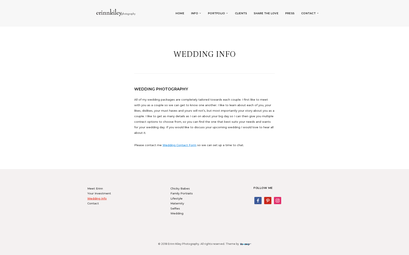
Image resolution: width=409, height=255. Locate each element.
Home (180, 13)
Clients (241, 13)
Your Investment (99, 193)
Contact (308, 13)
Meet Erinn (95, 188)
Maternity (177, 203)
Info (194, 13)
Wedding (176, 213)
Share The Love (266, 13)
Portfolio (216, 13)
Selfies (175, 208)
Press (289, 13)
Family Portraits (181, 193)
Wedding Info (97, 198)
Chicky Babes (180, 188)
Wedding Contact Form (179, 145)
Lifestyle (176, 198)
